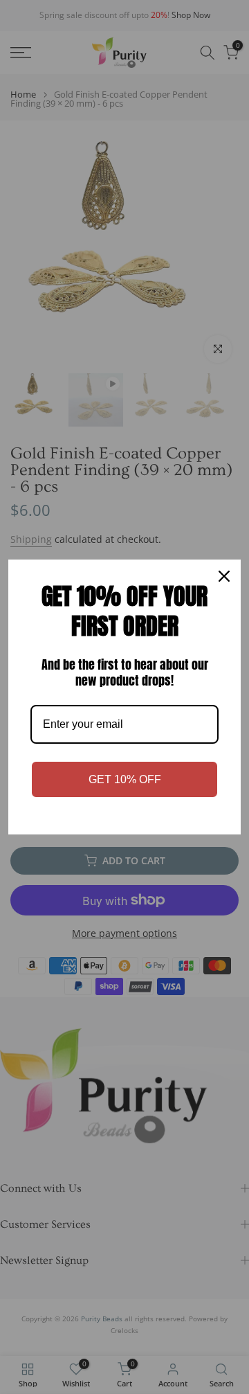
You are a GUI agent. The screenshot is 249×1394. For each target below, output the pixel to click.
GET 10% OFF (125, 779)
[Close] (224, 576)
